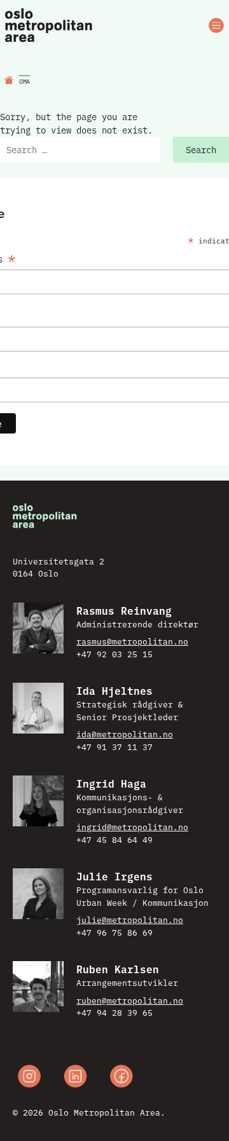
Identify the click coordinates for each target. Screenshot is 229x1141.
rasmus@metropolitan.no (132, 640)
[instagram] (29, 1078)
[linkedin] (75, 1078)
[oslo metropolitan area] (49, 25)
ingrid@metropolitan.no (132, 826)
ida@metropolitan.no (124, 733)
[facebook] (121, 1078)
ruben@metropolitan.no (129, 1000)
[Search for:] (80, 150)
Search (201, 149)
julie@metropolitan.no (129, 919)
